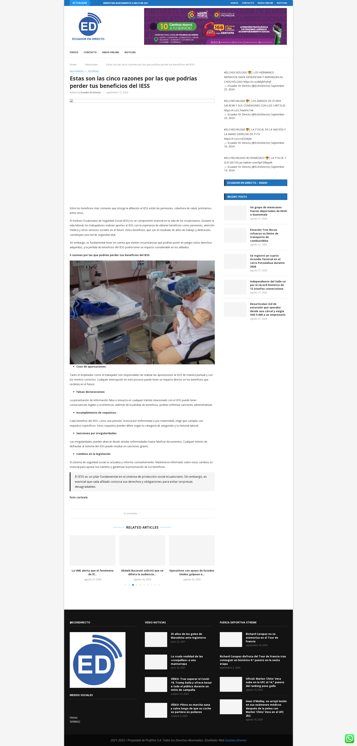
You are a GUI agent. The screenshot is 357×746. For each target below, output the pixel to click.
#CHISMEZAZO (255, 158)
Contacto (248, 2)
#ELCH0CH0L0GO (235, 158)
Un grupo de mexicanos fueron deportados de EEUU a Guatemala (268, 210)
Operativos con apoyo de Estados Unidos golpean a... (191, 572)
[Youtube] (268, 52)
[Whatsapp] (276, 52)
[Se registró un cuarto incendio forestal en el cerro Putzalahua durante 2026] (235, 261)
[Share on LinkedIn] (153, 513)
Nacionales (91, 64)
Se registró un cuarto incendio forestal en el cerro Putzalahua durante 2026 (267, 261)
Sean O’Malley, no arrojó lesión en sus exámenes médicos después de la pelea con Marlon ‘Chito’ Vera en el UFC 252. (266, 708)
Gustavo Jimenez (236, 740)
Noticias (282, 2)
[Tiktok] (280, 52)
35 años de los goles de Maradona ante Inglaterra (188, 635)
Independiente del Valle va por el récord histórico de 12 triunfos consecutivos (268, 285)
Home (73, 64)
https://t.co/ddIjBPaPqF (257, 81)
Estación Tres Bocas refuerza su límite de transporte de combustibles (264, 235)
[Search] (285, 52)
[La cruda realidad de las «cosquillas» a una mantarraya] (156, 662)
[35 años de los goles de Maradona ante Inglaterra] (156, 639)
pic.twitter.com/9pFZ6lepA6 (255, 162)
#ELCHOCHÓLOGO (235, 72)
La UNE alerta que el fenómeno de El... (93, 572)
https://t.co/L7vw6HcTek (238, 110)
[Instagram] (264, 52)
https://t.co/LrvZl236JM (238, 138)
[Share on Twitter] (150, 513)
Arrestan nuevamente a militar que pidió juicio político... (140, 3)
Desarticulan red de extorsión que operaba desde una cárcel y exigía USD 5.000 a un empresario (267, 309)
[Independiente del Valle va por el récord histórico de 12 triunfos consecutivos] (235, 287)
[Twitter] (261, 52)
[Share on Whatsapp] (157, 513)
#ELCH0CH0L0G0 (234, 101)
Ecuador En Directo (91, 92)
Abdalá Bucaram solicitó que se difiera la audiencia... (142, 572)
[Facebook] (257, 52)
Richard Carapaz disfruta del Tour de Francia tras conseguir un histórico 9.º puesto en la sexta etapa (253, 660)
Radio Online (265, 2)
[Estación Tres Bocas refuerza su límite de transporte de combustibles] (235, 235)
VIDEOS (234, 2)
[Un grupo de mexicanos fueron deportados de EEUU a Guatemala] (235, 212)
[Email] (272, 52)
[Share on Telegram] (160, 513)
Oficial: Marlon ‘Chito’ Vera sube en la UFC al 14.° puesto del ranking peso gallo (265, 682)
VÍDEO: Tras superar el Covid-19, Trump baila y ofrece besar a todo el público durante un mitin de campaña (191, 684)
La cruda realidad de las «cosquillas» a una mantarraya (187, 660)
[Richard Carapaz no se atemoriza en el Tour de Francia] (231, 639)
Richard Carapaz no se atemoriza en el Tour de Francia (262, 637)
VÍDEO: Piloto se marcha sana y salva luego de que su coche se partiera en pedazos (191, 708)
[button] (95, 3)
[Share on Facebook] (146, 513)
